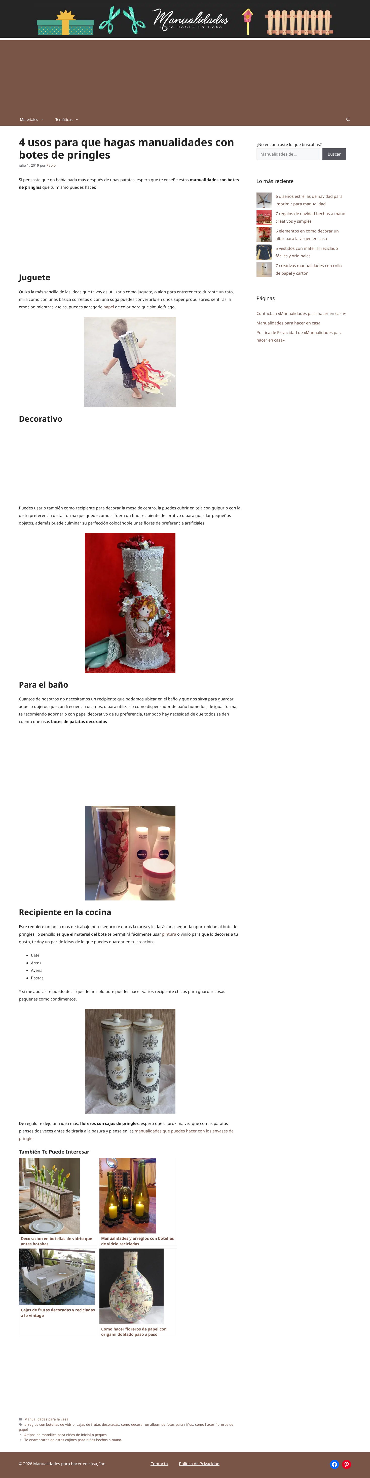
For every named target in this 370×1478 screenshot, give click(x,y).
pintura (169, 934)
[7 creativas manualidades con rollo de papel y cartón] (264, 270)
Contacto (159, 1463)
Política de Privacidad (199, 1463)
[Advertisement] (185, 75)
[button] (348, 119)
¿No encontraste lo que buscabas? (289, 144)
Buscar (334, 154)
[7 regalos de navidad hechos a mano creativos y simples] (264, 218)
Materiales (29, 119)
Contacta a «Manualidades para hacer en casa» (301, 313)
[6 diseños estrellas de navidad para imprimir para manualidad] (264, 201)
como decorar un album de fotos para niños (157, 1424)
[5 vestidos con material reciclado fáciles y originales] (264, 253)
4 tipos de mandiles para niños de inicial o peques (65, 1434)
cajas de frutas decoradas (98, 1424)
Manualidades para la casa (46, 1419)
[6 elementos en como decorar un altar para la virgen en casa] (264, 236)
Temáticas (63, 119)
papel (109, 307)
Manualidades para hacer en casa (288, 323)
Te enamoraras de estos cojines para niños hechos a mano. (73, 1439)
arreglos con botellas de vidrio (49, 1424)
